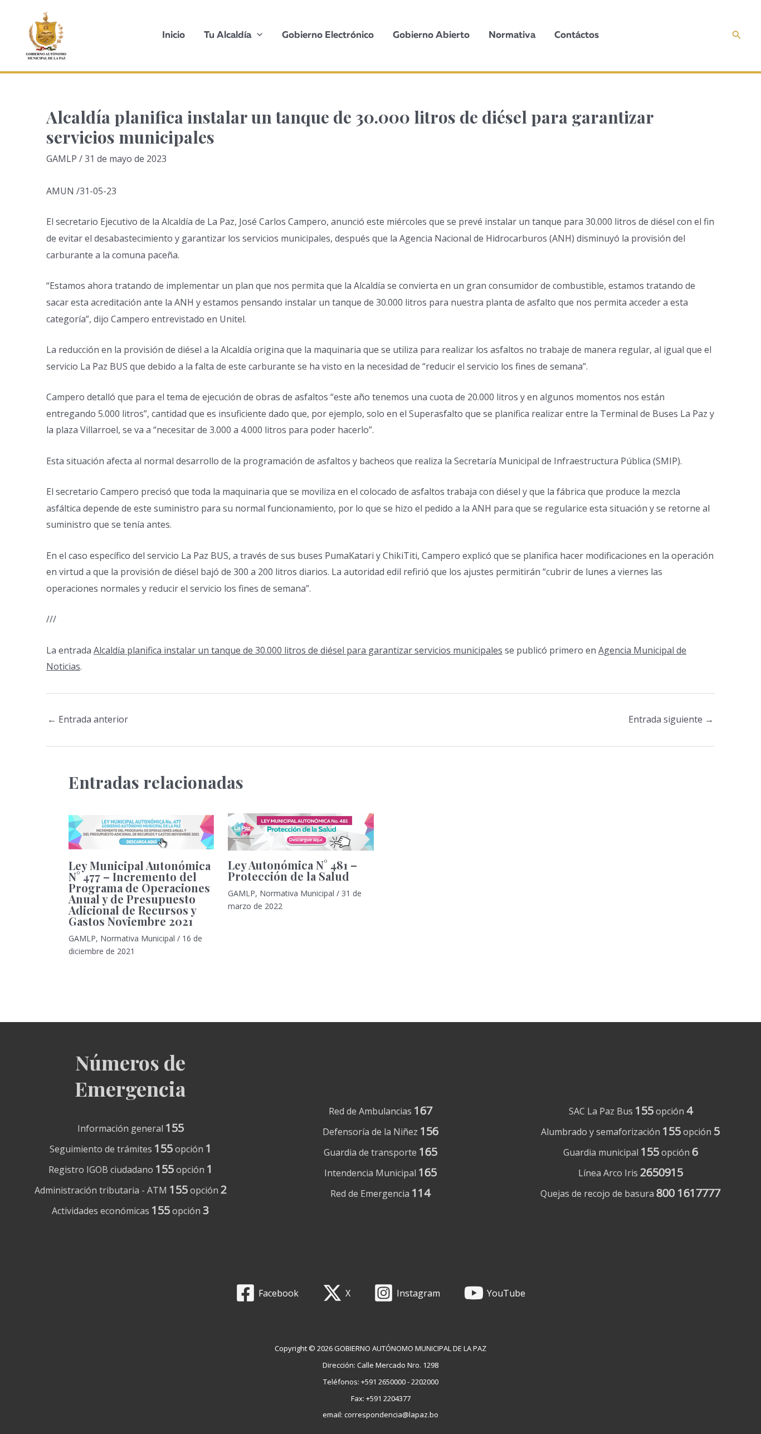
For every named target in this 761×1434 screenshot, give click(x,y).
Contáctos (576, 35)
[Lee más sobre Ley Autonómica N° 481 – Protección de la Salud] (300, 832)
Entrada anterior (87, 719)
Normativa (512, 35)
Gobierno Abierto (431, 35)
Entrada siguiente (671, 719)
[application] (256, 35)
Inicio (173, 35)
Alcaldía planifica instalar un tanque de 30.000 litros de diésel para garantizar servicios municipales (298, 650)
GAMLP (61, 159)
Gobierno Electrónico (328, 35)
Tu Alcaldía (227, 35)
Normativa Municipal (137, 938)
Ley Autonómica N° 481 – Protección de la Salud (292, 870)
